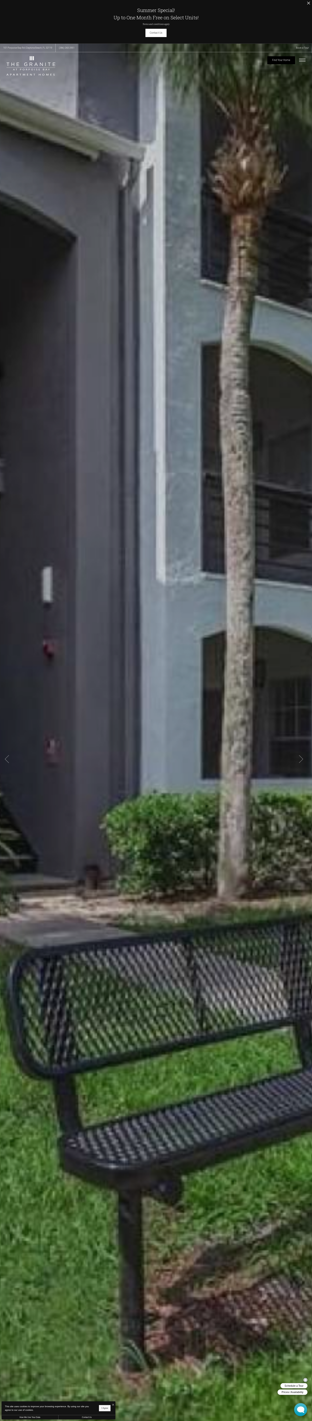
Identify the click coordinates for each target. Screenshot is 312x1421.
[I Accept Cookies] (113, 1405)
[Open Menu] (302, 60)
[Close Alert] (308, 4)
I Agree (104, 1408)
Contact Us (87, 1417)
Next (301, 759)
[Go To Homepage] (30, 66)
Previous (7, 759)
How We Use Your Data (30, 1417)
